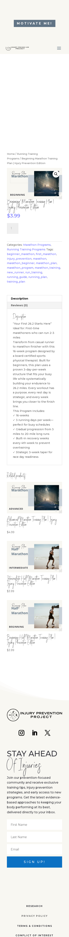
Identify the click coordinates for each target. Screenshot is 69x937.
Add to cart (37, 228)
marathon (39, 258)
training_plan (16, 281)
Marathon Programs (37, 245)
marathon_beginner (20, 263)
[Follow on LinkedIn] (34, 733)
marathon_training (47, 267)
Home (11, 153)
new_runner (15, 272)
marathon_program (20, 267)
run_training (33, 272)
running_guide (17, 277)
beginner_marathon (20, 254)
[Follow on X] (47, 733)
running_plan (37, 277)
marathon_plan (46, 263)
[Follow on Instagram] (21, 733)
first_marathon (46, 254)
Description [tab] (19, 298)
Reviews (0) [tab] (19, 305)
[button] (56, 174)
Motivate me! (34, 23)
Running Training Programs (26, 249)
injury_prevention (19, 258)
